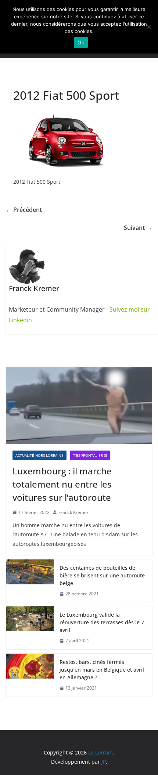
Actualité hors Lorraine (39, 455)
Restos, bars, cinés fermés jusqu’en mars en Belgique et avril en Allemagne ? (102, 669)
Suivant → (138, 228)
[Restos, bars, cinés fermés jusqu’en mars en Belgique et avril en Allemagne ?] (30, 675)
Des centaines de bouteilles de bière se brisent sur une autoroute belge (102, 575)
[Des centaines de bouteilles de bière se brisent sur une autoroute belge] (30, 580)
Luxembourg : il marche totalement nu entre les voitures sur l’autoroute (62, 484)
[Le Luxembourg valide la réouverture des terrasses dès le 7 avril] (30, 627)
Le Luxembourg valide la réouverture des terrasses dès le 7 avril (102, 622)
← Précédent (24, 210)
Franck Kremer (73, 512)
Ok (81, 42)
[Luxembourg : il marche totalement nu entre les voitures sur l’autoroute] (79, 405)
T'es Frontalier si (90, 455)
